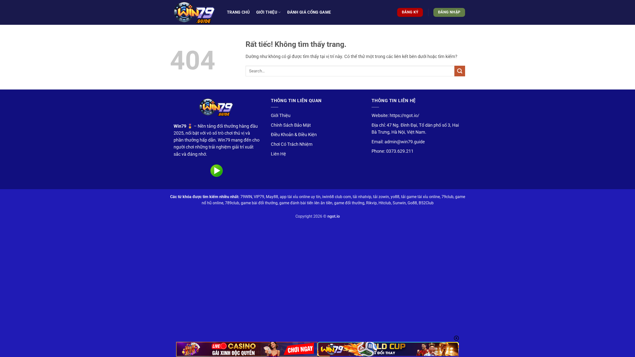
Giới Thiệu (280, 115)
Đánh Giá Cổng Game (309, 12)
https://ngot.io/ (404, 115)
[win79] (195, 12)
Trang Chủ (238, 12)
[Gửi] (459, 71)
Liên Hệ (278, 153)
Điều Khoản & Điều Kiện (294, 134)
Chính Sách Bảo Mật (291, 125)
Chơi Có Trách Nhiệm (292, 144)
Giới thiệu (266, 12)
